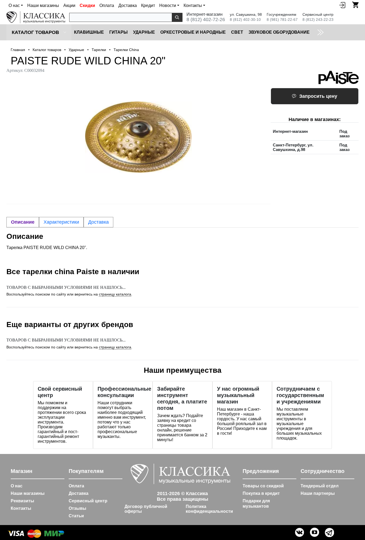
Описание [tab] (22, 222)
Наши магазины (43, 5)
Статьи (76, 516)
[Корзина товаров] (355, 5)
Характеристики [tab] (61, 222)
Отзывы (77, 508)
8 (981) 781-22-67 (282, 19)
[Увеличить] (138, 137)
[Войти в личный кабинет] (342, 5)
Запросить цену (318, 96)
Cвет (237, 32)
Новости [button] (167, 5)
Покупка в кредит (261, 493)
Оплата (106, 5)
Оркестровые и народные (193, 32)
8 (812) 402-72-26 (206, 19)
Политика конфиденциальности (209, 509)
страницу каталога (115, 294)
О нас (16, 486)
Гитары (118, 32)
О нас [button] (14, 5)
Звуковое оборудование (279, 32)
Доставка (127, 5)
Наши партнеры (318, 493)
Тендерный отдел (320, 486)
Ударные (144, 32)
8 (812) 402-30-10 (245, 19)
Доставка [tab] (98, 222)
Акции (69, 5)
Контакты (21, 508)
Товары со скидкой (263, 486)
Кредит (148, 5)
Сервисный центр (88, 501)
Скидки (87, 5)
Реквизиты (22, 501)
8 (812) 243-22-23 (317, 19)
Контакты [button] (193, 5)
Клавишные (89, 32)
